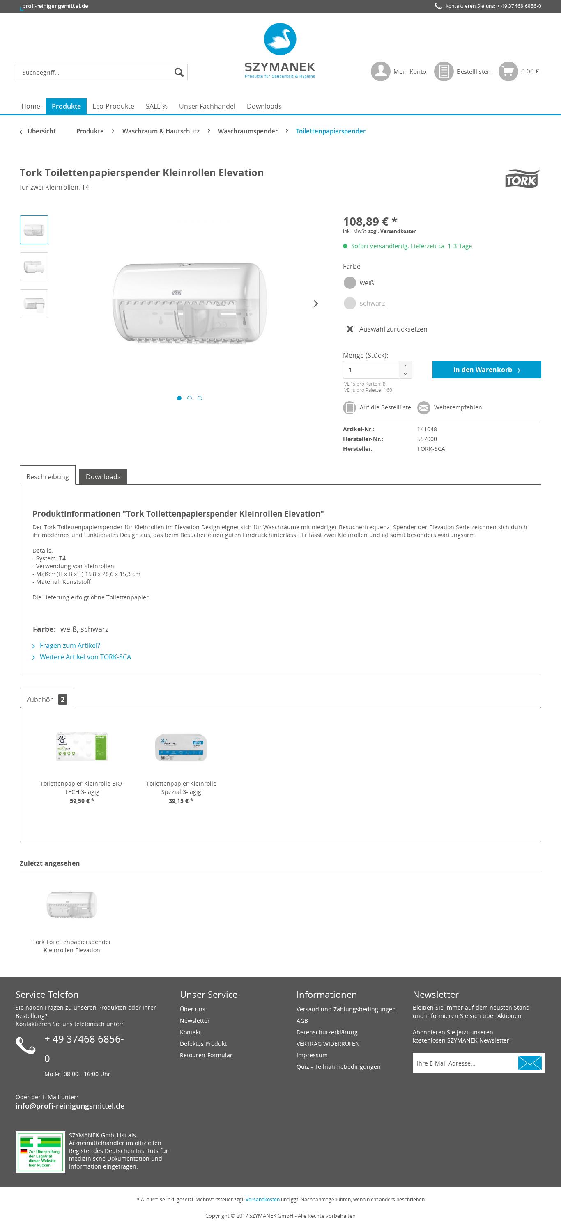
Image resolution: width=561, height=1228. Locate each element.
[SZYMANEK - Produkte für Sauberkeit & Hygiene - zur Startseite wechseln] (280, 50)
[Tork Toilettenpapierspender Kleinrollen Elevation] (72, 905)
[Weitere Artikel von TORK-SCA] (521, 180)
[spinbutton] (376, 369)
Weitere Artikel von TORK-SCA (84, 656)
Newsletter (195, 1020)
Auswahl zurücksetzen (393, 329)
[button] (405, 365)
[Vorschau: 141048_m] (34, 303)
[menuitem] (104, 72)
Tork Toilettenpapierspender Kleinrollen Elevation (71, 946)
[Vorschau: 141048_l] (34, 266)
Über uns (192, 1009)
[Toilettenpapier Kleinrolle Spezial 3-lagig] (181, 746)
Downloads (103, 476)
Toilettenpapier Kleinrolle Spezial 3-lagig (181, 788)
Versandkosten (263, 1199)
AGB (302, 1020)
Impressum (312, 1055)
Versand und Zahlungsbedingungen (346, 1009)
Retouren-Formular (206, 1055)
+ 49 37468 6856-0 (519, 5)
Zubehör (45, 699)
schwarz (372, 303)
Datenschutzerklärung (327, 1032)
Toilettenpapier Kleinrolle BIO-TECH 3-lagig (82, 788)
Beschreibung (47, 476)
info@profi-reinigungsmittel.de (70, 1106)
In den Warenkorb (483, 369)
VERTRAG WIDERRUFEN (328, 1043)
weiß (367, 282)
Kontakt (190, 1032)
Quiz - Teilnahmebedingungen (339, 1066)
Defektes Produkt (203, 1043)
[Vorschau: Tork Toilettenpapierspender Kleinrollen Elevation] (34, 229)
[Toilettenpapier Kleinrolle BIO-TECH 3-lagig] (82, 746)
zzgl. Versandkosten (392, 231)
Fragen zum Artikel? (69, 645)
